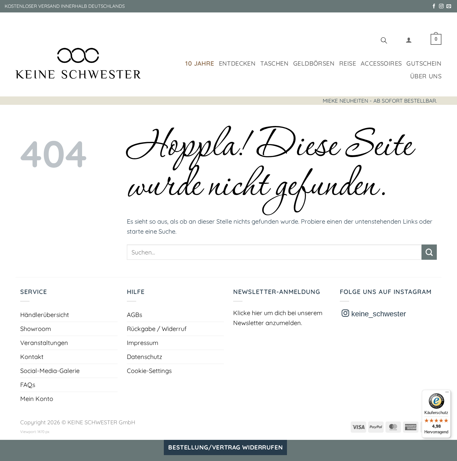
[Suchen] (384, 41)
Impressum (142, 343)
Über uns (425, 76)
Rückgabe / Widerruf (157, 329)
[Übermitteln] (429, 252)
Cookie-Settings (149, 371)
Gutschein (423, 63)
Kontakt (32, 357)
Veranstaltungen (44, 343)
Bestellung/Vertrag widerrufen (225, 447)
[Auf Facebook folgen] (434, 6)
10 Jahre (199, 63)
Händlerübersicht (44, 315)
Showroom (35, 329)
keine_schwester (377, 314)
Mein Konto (36, 399)
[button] (409, 41)
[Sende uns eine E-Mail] (448, 6)
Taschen (274, 63)
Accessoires (381, 63)
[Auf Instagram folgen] (441, 6)
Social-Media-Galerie (50, 371)
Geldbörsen (314, 63)
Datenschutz (144, 357)
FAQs (27, 385)
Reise (347, 63)
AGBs (134, 315)
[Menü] (447, 393)
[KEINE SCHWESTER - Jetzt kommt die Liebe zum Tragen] (78, 63)
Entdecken (237, 63)
